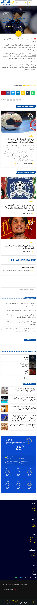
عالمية (34, 526)
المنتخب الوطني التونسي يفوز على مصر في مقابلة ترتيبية (23, 399)
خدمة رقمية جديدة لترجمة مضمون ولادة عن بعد (21, 310)
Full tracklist (30, 378)
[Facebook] (35, 577)
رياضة (6, 14)
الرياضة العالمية (31, 542)
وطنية (34, 524)
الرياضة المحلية (31, 537)
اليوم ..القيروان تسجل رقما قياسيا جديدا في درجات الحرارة (24, 408)
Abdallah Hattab (29, 85)
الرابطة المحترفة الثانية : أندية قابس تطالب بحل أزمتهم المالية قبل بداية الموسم (19, 207)
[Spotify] (16, 577)
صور (34, 568)
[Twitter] (20, 577)
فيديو (34, 571)
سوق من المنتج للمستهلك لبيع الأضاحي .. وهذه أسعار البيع (25, 390)
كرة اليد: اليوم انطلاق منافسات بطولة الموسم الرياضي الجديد (20, 140)
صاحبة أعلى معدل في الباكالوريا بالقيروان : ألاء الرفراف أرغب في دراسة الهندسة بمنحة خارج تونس (24, 418)
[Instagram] (25, 577)
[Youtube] (30, 577)
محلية (34, 521)
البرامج (34, 508)
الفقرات (33, 555)
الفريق (34, 506)
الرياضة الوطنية (31, 539)
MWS (16, 589)
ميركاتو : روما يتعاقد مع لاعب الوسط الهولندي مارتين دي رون (19, 247)
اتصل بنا (33, 510)
